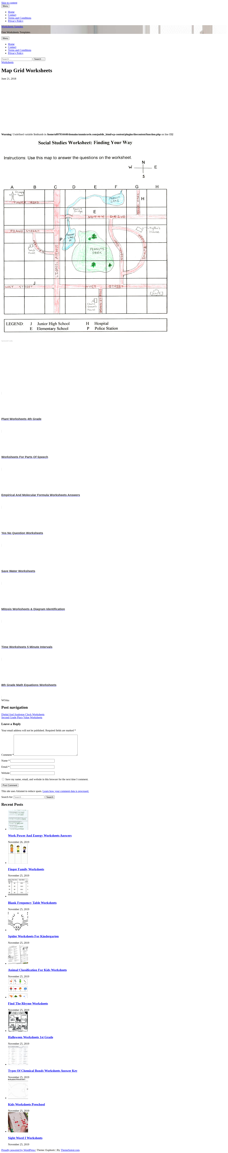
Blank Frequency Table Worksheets (32, 902)
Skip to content (9, 2)
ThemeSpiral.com (70, 1150)
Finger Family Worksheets (26, 869)
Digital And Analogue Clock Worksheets (22, 714)
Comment (7, 754)
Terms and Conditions (19, 18)
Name (5, 760)
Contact (12, 15)
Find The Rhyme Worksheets (28, 1003)
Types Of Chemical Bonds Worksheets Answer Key (42, 1070)
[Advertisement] (101, 103)
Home (11, 12)
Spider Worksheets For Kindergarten (33, 936)
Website (5, 773)
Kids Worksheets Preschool (26, 1104)
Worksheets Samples (12, 26)
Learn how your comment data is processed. (66, 791)
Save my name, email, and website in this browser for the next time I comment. (46, 779)
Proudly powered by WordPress (18, 1150)
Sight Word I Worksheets (25, 1138)
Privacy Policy (15, 21)
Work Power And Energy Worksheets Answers (40, 835)
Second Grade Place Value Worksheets (21, 717)
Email (5, 766)
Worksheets (7, 62)
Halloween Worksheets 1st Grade (30, 1037)
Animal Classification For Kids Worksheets (37, 970)
